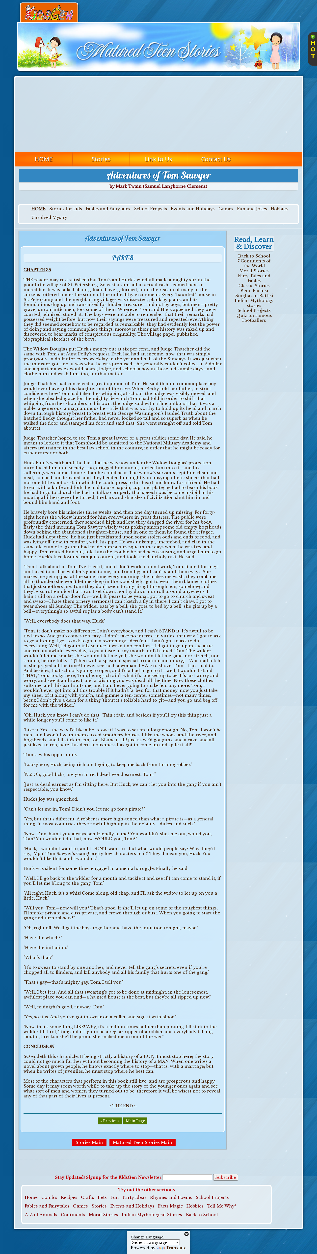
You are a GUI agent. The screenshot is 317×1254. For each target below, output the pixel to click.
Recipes (69, 1197)
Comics (49, 1197)
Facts (163, 1206)
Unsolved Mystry (49, 217)
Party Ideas (134, 1197)
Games (225, 208)
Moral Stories (254, 270)
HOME (44, 159)
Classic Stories (254, 285)
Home (31, 1197)
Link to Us (158, 159)
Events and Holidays (193, 208)
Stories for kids (65, 208)
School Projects (150, 208)
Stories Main (89, 1142)
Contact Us (216, 159)
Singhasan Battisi (254, 295)
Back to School (254, 256)
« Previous (109, 1121)
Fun (114, 1197)
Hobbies (279, 208)
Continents (73, 1214)
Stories (101, 159)
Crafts (87, 1197)
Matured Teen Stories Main (142, 1142)
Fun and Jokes (252, 208)
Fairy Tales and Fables (254, 278)
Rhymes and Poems (171, 1197)
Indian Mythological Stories (152, 1214)
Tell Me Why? (221, 1206)
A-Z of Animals (41, 1214)
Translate (176, 1247)
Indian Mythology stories (254, 303)
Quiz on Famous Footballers (254, 318)
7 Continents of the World (254, 263)
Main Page (135, 1121)
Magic (176, 1206)
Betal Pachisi (254, 290)
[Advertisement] (158, 114)
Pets (102, 1197)
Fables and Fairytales (108, 208)
